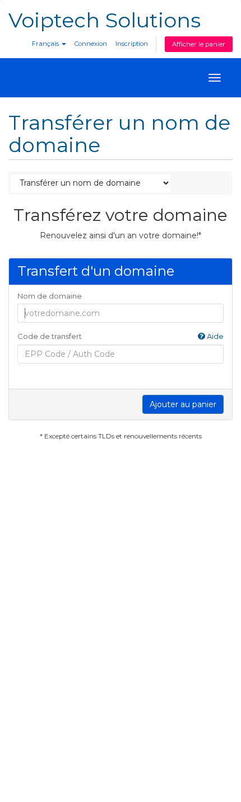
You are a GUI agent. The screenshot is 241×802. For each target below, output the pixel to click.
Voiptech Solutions (104, 20)
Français (46, 44)
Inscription (131, 44)
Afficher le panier (198, 44)
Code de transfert (120, 336)
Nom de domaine (49, 295)
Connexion (91, 44)
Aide (214, 336)
